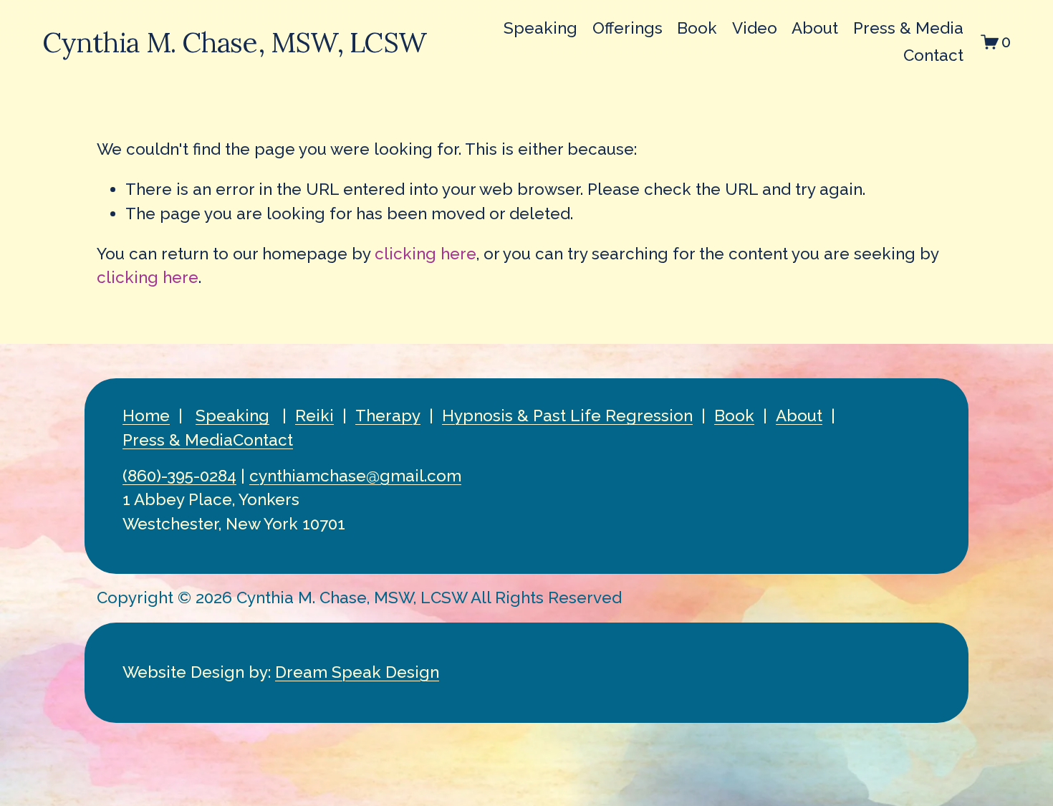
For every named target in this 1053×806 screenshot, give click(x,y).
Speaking (540, 28)
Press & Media (908, 28)
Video (754, 28)
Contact (933, 55)
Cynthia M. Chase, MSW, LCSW (234, 42)
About (815, 28)
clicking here (425, 253)
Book (697, 28)
